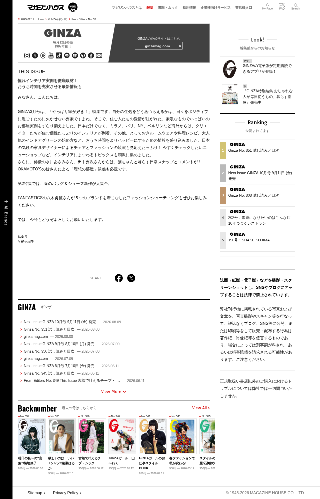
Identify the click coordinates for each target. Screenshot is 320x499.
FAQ (282, 4)
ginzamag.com (157, 46)
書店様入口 (243, 7)
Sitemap (35, 493)
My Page (267, 4)
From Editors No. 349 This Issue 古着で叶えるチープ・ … (84, 380)
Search (295, 4)
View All (199, 408)
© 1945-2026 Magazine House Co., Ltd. (265, 493)
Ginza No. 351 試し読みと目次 (62, 329)
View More (111, 391)
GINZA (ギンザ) (58, 19)
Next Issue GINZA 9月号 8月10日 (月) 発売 (72, 344)
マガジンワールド (53, 7)
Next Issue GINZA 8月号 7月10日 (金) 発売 (71, 366)
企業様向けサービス (216, 7)
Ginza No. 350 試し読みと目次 (62, 351)
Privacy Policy (65, 493)
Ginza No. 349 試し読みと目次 (61, 373)
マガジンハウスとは (127, 7)
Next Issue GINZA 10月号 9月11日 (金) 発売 (72, 322)
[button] (205, 442)
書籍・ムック (168, 7)
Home (40, 19)
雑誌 (149, 7)
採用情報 (189, 7)
